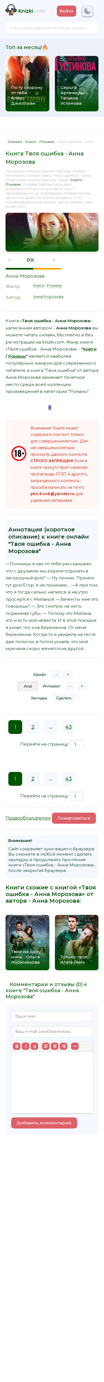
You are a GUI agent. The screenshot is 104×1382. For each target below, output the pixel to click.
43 (68, 727)
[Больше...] (75, 1046)
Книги (76, 180)
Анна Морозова (25, 276)
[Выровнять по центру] (55, 1046)
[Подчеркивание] (34, 1046)
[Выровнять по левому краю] (46, 1046)
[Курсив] (25, 1046)
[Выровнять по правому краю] (63, 1046)
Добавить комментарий (44, 1122)
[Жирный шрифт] (17, 1046)
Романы (13, 184)
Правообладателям (28, 818)
